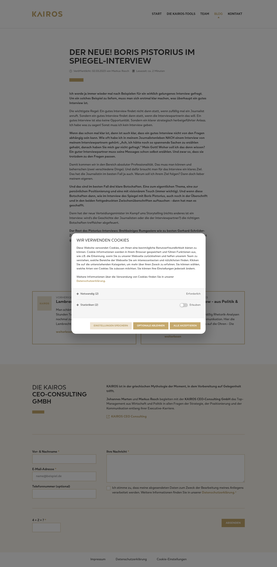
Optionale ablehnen (151, 326)
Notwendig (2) (89, 294)
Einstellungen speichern (111, 326)
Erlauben (195, 305)
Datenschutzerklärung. (91, 281)
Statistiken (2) (89, 305)
